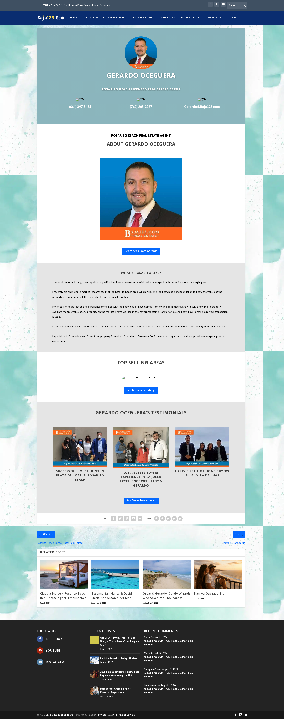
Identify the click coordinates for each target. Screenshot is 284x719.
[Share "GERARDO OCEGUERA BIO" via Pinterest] (127, 518)
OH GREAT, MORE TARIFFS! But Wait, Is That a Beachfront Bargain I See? (120, 641)
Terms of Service (125, 715)
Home (73, 18)
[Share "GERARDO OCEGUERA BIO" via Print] (140, 518)
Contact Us (237, 18)
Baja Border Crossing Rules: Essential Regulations (115, 690)
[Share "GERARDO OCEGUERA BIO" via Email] (133, 518)
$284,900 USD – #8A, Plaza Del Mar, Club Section (168, 642)
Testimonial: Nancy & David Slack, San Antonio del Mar (111, 596)
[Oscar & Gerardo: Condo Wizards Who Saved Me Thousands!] (167, 574)
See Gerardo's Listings (141, 390)
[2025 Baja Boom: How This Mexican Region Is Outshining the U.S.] (94, 674)
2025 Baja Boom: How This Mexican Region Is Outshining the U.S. (119, 674)
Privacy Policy (106, 715)
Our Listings (90, 18)
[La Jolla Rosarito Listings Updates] (94, 660)
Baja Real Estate (114, 18)
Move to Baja (190, 18)
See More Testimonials (141, 501)
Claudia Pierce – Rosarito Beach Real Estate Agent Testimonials (63, 596)
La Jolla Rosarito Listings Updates (119, 658)
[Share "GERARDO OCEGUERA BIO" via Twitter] (120, 518)
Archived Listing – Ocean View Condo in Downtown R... (88, 5)
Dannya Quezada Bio (209, 594)
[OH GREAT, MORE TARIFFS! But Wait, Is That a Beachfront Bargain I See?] (94, 640)
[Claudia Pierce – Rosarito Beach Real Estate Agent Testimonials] (64, 574)
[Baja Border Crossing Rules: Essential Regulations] (94, 690)
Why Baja (167, 18)
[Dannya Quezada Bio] (218, 574)
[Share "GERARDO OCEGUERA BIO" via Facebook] (113, 518)
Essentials (214, 18)
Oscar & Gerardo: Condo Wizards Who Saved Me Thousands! (166, 596)
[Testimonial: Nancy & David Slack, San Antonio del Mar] (115, 574)
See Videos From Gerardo (141, 251)
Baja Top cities (142, 18)
